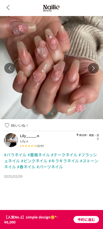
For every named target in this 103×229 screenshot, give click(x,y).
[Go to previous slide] (9, 68)
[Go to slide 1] (49, 113)
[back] (8, 8)
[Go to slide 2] (52, 113)
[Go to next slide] (93, 68)
